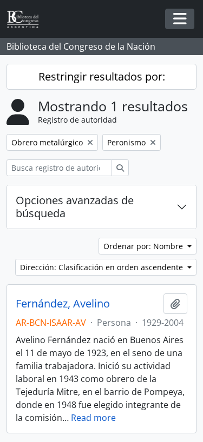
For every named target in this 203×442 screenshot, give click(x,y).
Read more (93, 418)
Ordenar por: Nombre (144, 246)
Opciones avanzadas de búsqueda (75, 206)
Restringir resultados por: (101, 76)
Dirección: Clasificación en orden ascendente (102, 267)
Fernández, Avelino (63, 303)
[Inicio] (27, 19)
